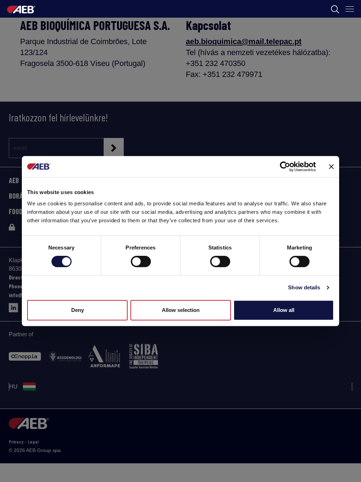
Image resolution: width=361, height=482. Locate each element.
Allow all (283, 310)
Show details (304, 287)
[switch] (141, 261)
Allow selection (181, 310)
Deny (77, 310)
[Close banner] (331, 166)
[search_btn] (335, 9)
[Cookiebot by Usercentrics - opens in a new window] (285, 166)
